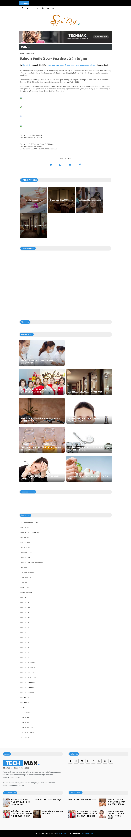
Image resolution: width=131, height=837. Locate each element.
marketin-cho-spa (27, 572)
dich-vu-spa (24, 537)
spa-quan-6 (24, 642)
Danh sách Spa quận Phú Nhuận (85, 392)
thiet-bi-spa (24, 717)
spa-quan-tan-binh (27, 682)
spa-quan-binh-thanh (28, 667)
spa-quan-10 (25, 607)
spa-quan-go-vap (27, 672)
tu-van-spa (24, 737)
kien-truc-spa (25, 547)
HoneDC (26, 65)
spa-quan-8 (24, 652)
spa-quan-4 (24, 632)
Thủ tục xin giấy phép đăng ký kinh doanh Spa (40, 477)
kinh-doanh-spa (26, 552)
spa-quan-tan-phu (27, 687)
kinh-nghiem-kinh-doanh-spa (31, 562)
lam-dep (23, 567)
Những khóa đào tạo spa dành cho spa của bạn (40, 361)
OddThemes (88, 833)
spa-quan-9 (24, 657)
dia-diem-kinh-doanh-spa (30, 532)
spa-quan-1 (61, 65)
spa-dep (52, 65)
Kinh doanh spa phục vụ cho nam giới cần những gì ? (41, 419)
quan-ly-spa (24, 587)
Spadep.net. (62, 833)
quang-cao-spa (26, 592)
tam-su (23, 707)
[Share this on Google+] (60, 165)
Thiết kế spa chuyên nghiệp (47, 800)
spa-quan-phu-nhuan (76, 65)
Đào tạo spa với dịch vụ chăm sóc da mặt (88, 477)
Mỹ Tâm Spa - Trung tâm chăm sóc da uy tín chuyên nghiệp (40, 390)
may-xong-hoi (25, 577)
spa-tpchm (24, 697)
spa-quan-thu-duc (27, 692)
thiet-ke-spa (24, 722)
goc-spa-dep (25, 542)
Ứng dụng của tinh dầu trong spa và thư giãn (41, 448)
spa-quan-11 (24, 612)
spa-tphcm (30, 53)
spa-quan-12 (25, 617)
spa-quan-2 (24, 622)
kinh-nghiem (25, 557)
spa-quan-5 (24, 637)
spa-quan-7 (24, 647)
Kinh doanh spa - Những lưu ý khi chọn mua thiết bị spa (89, 448)
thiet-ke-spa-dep (26, 727)
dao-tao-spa (24, 527)
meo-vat (23, 582)
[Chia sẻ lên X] (51, 165)
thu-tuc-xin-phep (27, 732)
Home (22, 53)
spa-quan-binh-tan (27, 662)
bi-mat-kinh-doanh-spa (29, 522)
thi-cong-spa (25, 712)
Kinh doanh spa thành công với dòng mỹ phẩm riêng (88, 419)
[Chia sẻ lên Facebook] (80, 165)
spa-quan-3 (24, 627)
